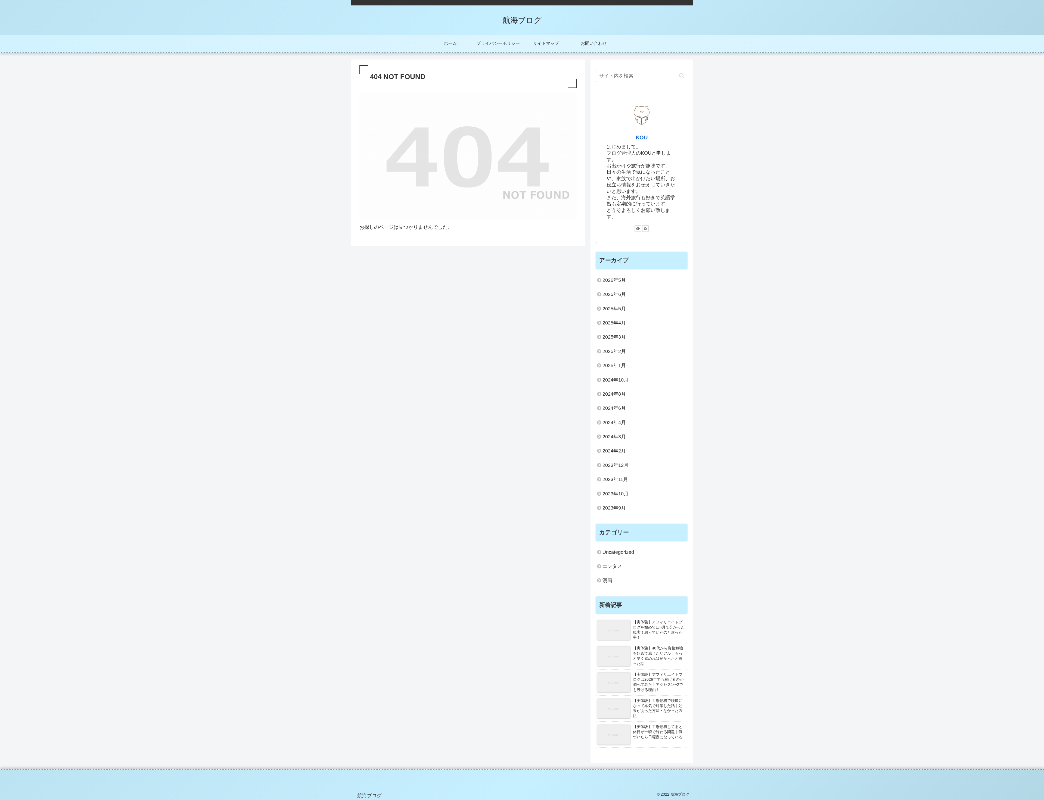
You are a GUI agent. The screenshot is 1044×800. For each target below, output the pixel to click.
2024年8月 (614, 394)
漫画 (607, 580)
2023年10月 (615, 493)
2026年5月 (614, 280)
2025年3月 (614, 337)
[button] (681, 76)
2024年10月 (615, 380)
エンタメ (612, 566)
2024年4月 (614, 422)
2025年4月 (614, 323)
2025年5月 (614, 308)
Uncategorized (618, 552)
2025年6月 (614, 294)
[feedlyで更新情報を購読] (638, 228)
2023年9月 (614, 508)
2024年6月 (614, 408)
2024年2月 (614, 451)
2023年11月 (615, 479)
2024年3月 (614, 436)
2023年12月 (615, 465)
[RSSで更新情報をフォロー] (645, 228)
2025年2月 (614, 351)
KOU (642, 137)
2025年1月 (614, 365)
